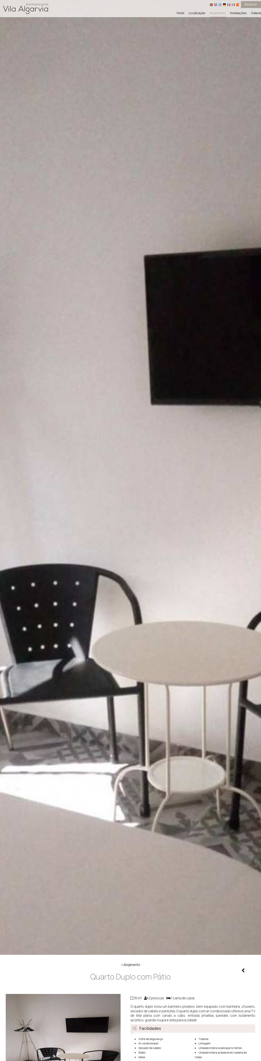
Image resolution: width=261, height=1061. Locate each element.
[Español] (237, 4)
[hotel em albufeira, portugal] (26, 8)
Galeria (256, 13)
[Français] (228, 4)
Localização (197, 13)
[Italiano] (233, 4)
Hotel (180, 13)
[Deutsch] (224, 4)
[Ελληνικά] (220, 4)
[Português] (211, 4)
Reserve (251, 4)
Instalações (238, 13)
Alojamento (218, 13)
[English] (215, 4)
